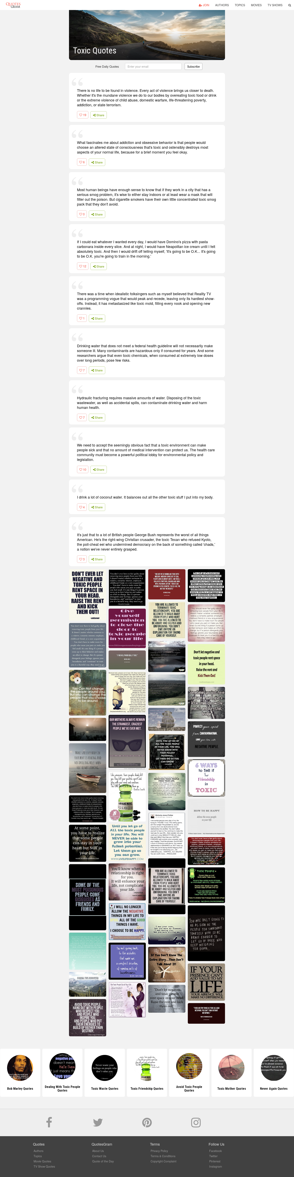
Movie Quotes (42, 1161)
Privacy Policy (159, 1151)
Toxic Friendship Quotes (146, 1089)
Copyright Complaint (163, 1161)
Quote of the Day (103, 1161)
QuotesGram (13, 5)
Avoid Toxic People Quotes (189, 1088)
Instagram (215, 1166)
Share (100, 115)
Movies (256, 5)
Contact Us (99, 1156)
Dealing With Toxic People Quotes (62, 1088)
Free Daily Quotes (107, 66)
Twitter (213, 1156)
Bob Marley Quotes (20, 1089)
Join (205, 5)
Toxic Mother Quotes (231, 1089)
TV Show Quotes (44, 1166)
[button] (289, 5)
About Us (98, 1151)
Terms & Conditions (163, 1156)
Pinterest (214, 1161)
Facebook (215, 1151)
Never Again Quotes (274, 1089)
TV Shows (275, 5)
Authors (222, 5)
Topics (240, 5)
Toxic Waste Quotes (104, 1089)
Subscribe (193, 66)
